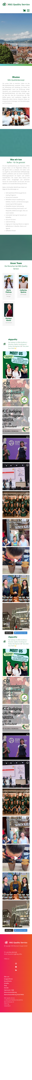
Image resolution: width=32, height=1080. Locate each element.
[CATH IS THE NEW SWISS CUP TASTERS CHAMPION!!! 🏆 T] (16, 476)
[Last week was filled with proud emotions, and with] (16, 448)
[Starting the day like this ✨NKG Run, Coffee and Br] (16, 532)
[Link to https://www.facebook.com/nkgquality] (16, 967)
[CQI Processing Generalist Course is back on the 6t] (16, 392)
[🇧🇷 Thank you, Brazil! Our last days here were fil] (16, 504)
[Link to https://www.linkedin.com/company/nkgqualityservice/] (16, 970)
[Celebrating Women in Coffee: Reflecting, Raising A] (16, 588)
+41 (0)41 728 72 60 (11, 952)
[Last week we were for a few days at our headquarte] (16, 616)
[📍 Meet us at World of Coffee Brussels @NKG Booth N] (16, 364)
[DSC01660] (16, 108)
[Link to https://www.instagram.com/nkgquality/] (16, 963)
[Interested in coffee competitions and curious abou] (16, 420)
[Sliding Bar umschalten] (28, 10)
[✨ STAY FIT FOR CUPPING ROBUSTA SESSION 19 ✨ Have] (16, 560)
